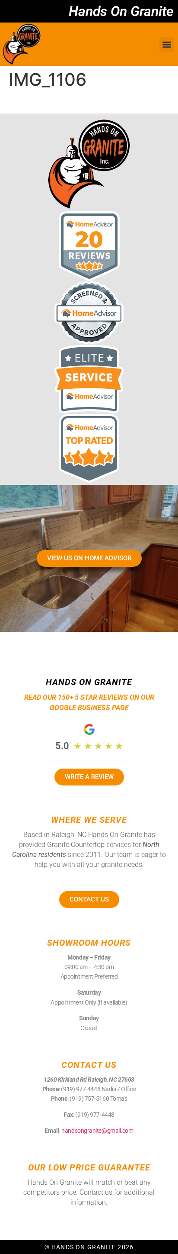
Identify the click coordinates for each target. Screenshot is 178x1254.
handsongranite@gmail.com (97, 1130)
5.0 (62, 745)
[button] (166, 44)
